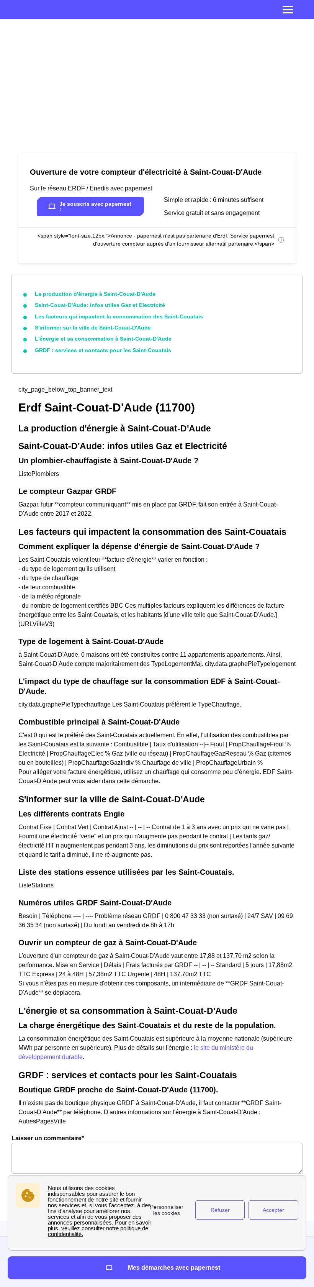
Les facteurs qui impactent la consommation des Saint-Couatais (119, 316)
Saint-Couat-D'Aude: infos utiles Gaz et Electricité (100, 305)
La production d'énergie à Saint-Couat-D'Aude (95, 294)
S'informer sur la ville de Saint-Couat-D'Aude (93, 328)
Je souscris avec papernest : (95, 206)
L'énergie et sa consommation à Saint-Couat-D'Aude (103, 339)
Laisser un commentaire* (47, 1138)
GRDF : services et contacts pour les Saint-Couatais (103, 350)
